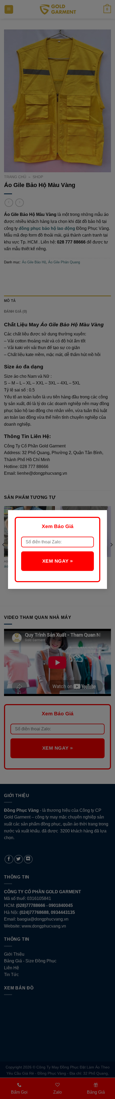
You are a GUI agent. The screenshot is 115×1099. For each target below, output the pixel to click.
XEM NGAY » (57, 561)
